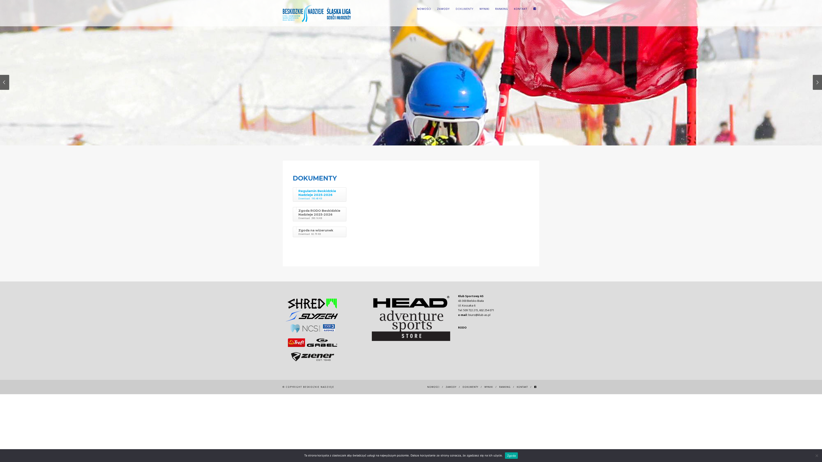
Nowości (424, 9)
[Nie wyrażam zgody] (817, 455)
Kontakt (520, 9)
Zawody (443, 9)
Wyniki (484, 9)
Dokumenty (465, 9)
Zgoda (511, 455)
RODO (462, 327)
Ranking (501, 9)
